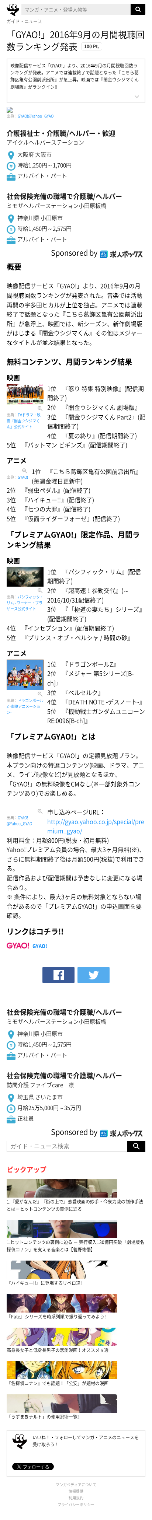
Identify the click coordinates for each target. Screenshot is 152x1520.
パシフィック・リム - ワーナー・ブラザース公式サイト (25, 602)
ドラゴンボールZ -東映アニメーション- (25, 706)
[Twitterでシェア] (93, 975)
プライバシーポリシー (76, 1504)
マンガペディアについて (76, 1484)
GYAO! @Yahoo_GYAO (19, 820)
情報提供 (76, 1491)
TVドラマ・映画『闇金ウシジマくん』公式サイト (24, 420)
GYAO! (23, 477)
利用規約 (76, 1497)
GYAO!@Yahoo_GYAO (35, 116)
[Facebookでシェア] (58, 975)
